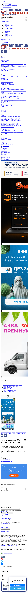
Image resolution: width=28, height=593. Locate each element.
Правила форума (5, 138)
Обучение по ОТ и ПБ (6, 97)
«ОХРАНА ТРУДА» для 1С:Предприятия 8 (11, 130)
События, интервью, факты (7, 65)
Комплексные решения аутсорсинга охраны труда (13, 121)
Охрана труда (4, 61)
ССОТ (6, 37)
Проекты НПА (4, 70)
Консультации (8, 29)
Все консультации (5, 88)
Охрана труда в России (6, 518)
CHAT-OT (3, 154)
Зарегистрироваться (5, 591)
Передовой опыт (5, 68)
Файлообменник (5, 149)
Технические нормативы (7, 82)
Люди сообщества (5, 146)
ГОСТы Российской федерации (8, 80)
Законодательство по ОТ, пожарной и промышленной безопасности (12, 385)
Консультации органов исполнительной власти (12, 89)
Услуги (6, 32)
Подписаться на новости (9, 4)
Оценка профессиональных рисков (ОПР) (11, 120)
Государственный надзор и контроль (9, 62)
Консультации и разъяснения (8, 69)
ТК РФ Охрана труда (6, 83)
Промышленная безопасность (8, 104)
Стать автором (7, 7)
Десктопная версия (5, 528)
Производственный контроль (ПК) (9, 123)
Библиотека (8, 26)
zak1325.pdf (4, 455)
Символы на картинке (6, 507)
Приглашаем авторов (6, 139)
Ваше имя (3, 487)
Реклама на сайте (7, 3)
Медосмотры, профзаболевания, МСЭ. (10, 98)
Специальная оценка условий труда (9, 124)
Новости (7, 24)
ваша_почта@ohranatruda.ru (10, 5)
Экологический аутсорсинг (7, 127)
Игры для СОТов (5, 159)
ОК (5, 588)
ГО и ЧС (3, 106)
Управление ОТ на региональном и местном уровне (13, 64)
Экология (3, 107)
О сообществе (4, 143)
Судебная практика (5, 71)
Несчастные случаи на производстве (10, 96)
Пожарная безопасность (6, 105)
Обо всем (3, 73)
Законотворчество (5, 60)
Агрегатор (7, 31)
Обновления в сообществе (7, 144)
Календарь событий (8, 25)
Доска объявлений (5, 152)
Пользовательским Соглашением (9, 545)
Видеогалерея (4, 151)
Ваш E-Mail (3, 489)
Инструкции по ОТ (5, 79)
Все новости (4, 58)
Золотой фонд (8, 35)
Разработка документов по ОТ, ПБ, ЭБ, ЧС (11, 125)
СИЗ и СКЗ (3, 102)
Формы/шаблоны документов (8, 84)
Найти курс (14, 475)
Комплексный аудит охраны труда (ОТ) (10, 119)
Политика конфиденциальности (8, 532)
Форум (6, 34)
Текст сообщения (5, 490)
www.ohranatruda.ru (17, 566)
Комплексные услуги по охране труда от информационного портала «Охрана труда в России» (14, 117)
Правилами (12, 537)
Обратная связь (7, 1)
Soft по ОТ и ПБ (9, 28)
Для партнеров (4, 112)
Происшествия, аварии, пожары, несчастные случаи (13, 66)
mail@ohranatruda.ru (5, 523)
